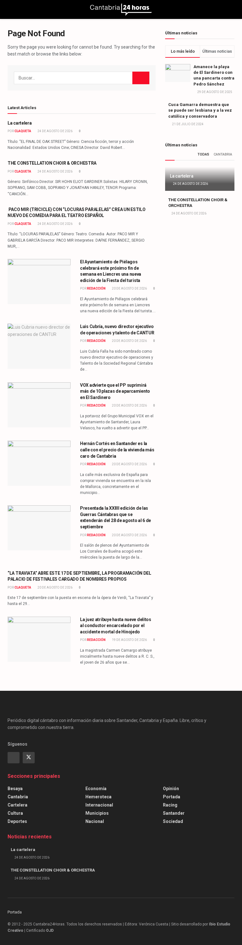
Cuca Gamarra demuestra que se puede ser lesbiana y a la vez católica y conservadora (200, 110)
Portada (171, 796)
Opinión (171, 788)
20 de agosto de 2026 (129, 288)
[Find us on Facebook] (14, 757)
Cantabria (223, 154)
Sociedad (173, 821)
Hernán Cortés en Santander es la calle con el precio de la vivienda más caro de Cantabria (117, 449)
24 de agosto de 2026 (54, 131)
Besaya (15, 788)
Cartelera (17, 804)
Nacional (94, 821)
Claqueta (22, 131)
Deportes (17, 821)
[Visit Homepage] (121, 9)
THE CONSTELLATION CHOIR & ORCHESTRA (52, 163)
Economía (96, 788)
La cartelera (20, 123)
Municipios (97, 813)
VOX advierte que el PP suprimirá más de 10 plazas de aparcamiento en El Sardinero (115, 391)
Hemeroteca (98, 796)
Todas (203, 154)
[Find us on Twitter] (29, 757)
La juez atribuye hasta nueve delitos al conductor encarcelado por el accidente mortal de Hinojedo (115, 625)
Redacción (96, 288)
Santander (174, 813)
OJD (50, 930)
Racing (170, 804)
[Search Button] (231, 9)
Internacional (99, 804)
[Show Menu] (10, 9)
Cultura (15, 813)
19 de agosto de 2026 (129, 640)
